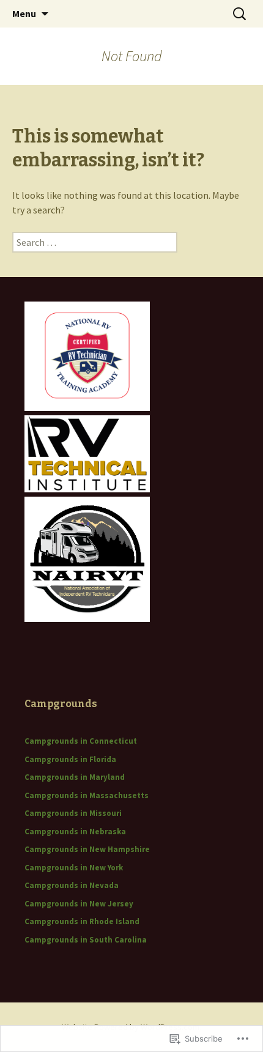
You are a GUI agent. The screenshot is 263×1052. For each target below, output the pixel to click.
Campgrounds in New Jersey (78, 903)
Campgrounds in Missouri (73, 813)
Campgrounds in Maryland (74, 777)
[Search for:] (240, 14)
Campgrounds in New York (73, 867)
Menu (24, 13)
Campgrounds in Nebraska (75, 831)
